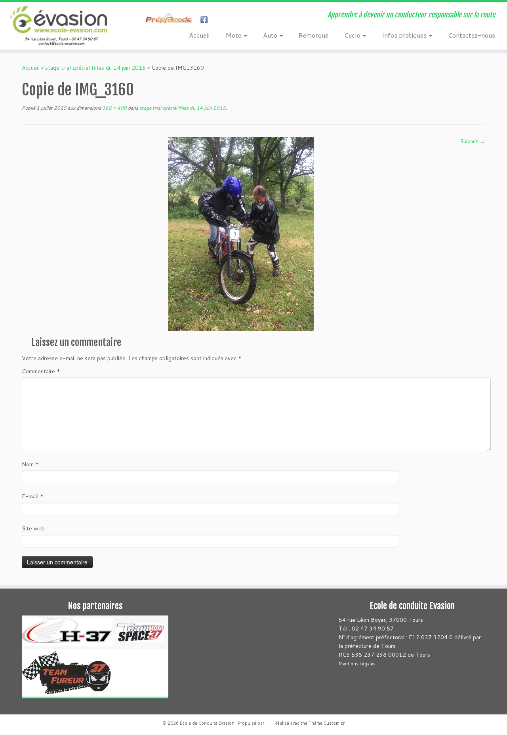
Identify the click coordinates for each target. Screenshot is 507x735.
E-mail (33, 496)
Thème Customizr (327, 723)
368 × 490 (114, 107)
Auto (271, 35)
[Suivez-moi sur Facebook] (140, 20)
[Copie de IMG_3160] (241, 233)
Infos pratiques (405, 35)
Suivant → (472, 141)
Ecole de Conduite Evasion (207, 723)
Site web (33, 528)
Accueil (199, 35)
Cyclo (353, 35)
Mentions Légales (357, 664)
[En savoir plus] (220, 20)
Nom (30, 464)
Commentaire (41, 371)
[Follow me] (206, 20)
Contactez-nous (471, 35)
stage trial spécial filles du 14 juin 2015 (95, 68)
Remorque (313, 35)
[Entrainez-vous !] (171, 20)
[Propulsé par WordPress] (268, 721)
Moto (234, 35)
